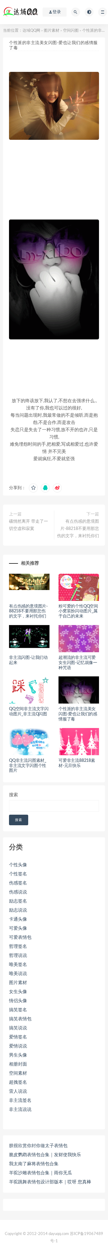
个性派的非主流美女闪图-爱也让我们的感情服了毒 (77, 714)
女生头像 (18, 992)
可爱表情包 (20, 937)
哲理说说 (18, 955)
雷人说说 (18, 1091)
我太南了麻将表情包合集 (33, 1164)
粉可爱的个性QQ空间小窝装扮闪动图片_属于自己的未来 (78, 611)
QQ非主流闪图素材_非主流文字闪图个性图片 (27, 766)
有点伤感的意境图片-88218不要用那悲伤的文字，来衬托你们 (78, 528)
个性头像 (18, 865)
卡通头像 (18, 919)
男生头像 (18, 1055)
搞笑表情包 (20, 1019)
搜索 (13, 795)
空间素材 (18, 1073)
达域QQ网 (31, 31)
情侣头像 (18, 1001)
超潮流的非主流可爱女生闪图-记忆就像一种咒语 (77, 663)
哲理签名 (18, 946)
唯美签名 (18, 964)
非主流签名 (20, 1100)
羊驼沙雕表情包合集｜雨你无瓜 (40, 1173)
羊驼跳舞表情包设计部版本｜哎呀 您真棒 (50, 1182)
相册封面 (18, 1064)
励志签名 (18, 901)
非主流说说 (20, 1109)
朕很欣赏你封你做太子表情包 (38, 1146)
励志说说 (18, 910)
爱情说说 (18, 1046)
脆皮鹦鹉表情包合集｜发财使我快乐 (45, 1155)
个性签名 (18, 874)
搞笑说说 (18, 1028)
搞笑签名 (18, 1010)
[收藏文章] (33, 487)
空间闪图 (71, 31)
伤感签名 (18, 883)
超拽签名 (18, 1082)
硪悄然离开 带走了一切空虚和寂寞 (28, 525)
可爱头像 (18, 928)
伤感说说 (18, 892)
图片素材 (51, 31)
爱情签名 (18, 1037)
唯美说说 (18, 973)
